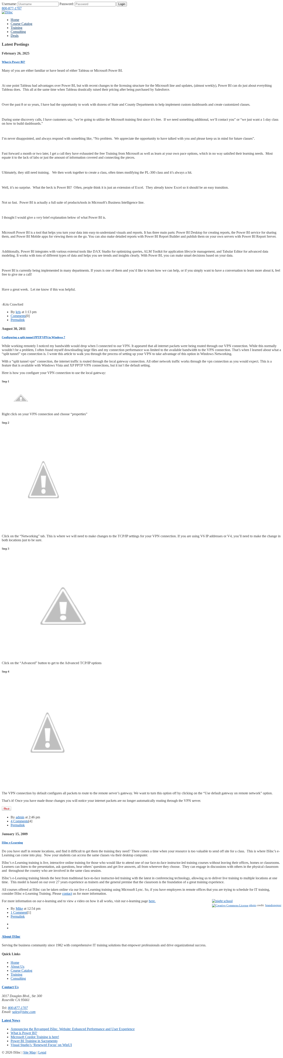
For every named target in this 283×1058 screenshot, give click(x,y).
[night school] (222, 901)
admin (20, 817)
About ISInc (11, 936)
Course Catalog (21, 24)
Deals (15, 36)
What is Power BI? (13, 62)
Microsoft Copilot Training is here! (35, 1037)
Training (16, 28)
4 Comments (19, 821)
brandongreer (273, 905)
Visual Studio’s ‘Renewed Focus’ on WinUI (41, 1045)
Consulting (18, 32)
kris (18, 312)
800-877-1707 (12, 8)
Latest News (11, 1020)
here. (152, 901)
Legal (42, 1052)
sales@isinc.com (24, 1012)
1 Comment (19, 912)
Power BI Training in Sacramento (34, 1041)
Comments (18, 316)
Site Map (29, 1052)
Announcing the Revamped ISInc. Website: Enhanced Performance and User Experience (73, 1029)
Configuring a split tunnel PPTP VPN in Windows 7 (33, 337)
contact (67, 893)
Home (15, 20)
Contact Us (10, 987)
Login (121, 4)
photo (252, 905)
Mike (19, 908)
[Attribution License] (230, 905)
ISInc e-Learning (12, 842)
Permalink (18, 320)
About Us (17, 966)
